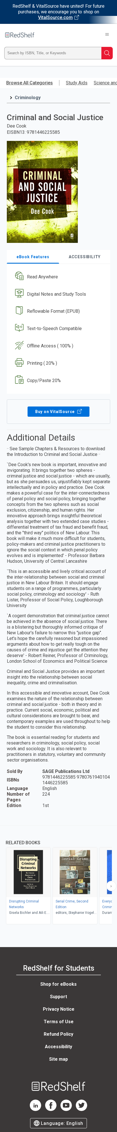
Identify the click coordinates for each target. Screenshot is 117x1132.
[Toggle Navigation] (107, 35)
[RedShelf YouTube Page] (66, 1109)
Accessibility (58, 1046)
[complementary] (58, 875)
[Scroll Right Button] (111, 886)
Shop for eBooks (58, 984)
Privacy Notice (58, 1009)
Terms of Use (59, 1021)
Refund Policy (58, 1034)
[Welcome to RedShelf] (19, 35)
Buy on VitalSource (55, 411)
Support (58, 996)
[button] (58, 276)
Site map (58, 1059)
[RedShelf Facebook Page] (51, 1109)
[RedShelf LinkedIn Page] (35, 1109)
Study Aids (76, 83)
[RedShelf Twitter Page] (81, 1109)
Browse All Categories (29, 83)
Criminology (28, 97)
